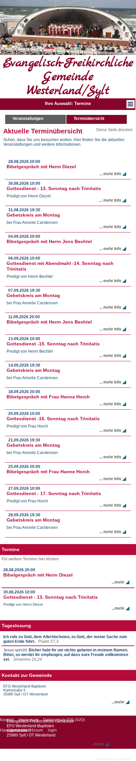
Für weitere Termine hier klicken (30, 559)
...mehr (118, 582)
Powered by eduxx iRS (113, 759)
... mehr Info (110, 174)
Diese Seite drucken (114, 129)
